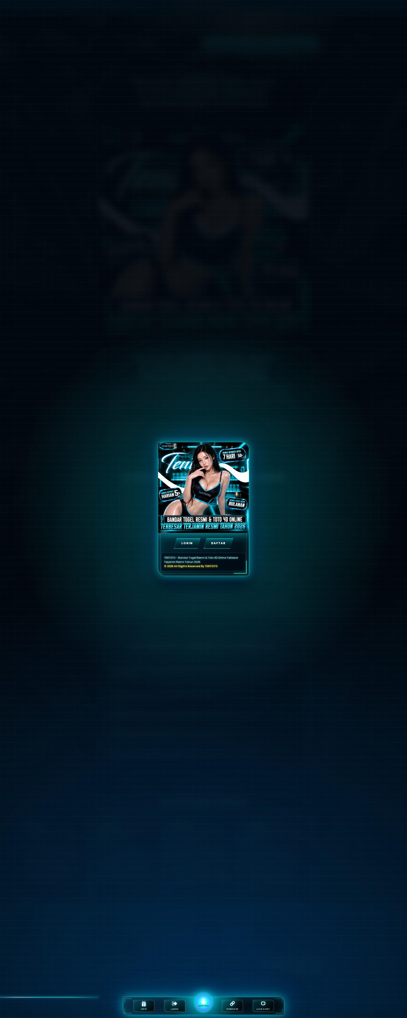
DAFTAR (218, 543)
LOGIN (187, 543)
